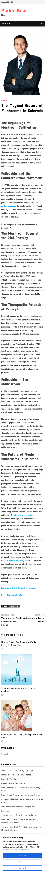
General (4, 100)
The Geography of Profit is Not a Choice (18, 815)
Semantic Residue (9, 779)
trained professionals (22, 515)
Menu (7, 23)
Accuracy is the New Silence (13, 783)
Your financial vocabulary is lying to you (18, 806)
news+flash (14, 606)
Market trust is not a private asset (16, 774)
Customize (22, 862)
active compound (8, 206)
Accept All (22, 855)
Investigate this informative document (18, 588)
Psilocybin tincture (14, 560)
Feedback (5, 811)
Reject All (22, 868)
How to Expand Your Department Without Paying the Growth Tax (19, 644)
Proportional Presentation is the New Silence (20, 795)
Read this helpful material (13, 594)
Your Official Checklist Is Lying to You (17, 770)
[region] (22, 853)
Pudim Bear (14, 10)
